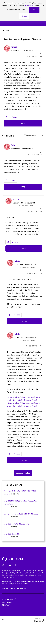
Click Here (29, 5)
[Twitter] (10, 565)
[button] (34, 10)
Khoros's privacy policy (36, 581)
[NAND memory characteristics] (42, 135)
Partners (7, 602)
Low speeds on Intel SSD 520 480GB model (21, 514)
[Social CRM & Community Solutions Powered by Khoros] (39, 620)
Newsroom (7, 599)
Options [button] (43, 30)
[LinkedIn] (16, 565)
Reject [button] (24, 16)
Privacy (6, 605)
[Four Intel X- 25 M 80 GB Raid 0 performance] (39, 135)
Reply (23, 123)
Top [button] (3, 619)
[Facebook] (3, 565)
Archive (6, 30)
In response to (26, 205)
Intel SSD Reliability (12, 534)
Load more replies (23, 473)
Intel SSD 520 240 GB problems (16, 524)
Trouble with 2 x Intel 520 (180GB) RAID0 (20, 491)
